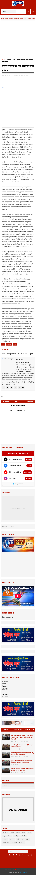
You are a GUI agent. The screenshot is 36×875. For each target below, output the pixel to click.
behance (5, 693)
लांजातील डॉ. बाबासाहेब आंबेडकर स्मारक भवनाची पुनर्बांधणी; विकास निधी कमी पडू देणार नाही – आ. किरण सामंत (22, 737)
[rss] (22, 855)
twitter (4, 683)
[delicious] (32, 855)
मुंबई (14, 59)
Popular (18, 730)
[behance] (25, 855)
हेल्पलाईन (21, 842)
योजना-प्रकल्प (25, 839)
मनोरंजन (5, 839)
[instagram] (29, 855)
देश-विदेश (16, 836)
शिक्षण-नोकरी (6, 842)
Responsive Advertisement (18, 508)
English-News (8, 833)
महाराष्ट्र (9, 59)
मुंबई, (27, 75)
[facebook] (4, 855)
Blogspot (23, 872)
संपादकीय (14, 842)
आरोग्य (29, 833)
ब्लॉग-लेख (23, 836)
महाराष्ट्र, (23, 75)
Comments (29, 730)
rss (3, 691)
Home (4, 59)
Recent (6, 730)
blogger (6, 402)
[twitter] (7, 855)
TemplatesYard (24, 870)
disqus (17, 402)
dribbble (5, 690)
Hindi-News (20, 833)
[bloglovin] (16, 855)
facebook (29, 402)
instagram (5, 688)
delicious (5, 696)
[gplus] (10, 855)
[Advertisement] (18, 40)
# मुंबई (14, 344)
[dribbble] (19, 855)
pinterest (5, 686)
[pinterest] (13, 855)
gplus (4, 685)
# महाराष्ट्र (8, 344)
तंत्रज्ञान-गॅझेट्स (7, 836)
